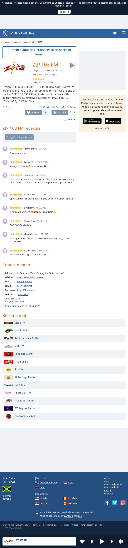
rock (34, 74)
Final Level (17, 527)
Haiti (42, 487)
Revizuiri (47, 82)
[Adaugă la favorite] (82, 541)
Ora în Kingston (13, 305)
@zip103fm (22, 294)
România (72, 498)
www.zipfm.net (24, 281)
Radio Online (8, 480)
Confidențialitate (50, 525)
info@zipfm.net (24, 285)
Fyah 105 (20, 385)
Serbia (43, 503)
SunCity (19, 369)
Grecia (43, 498)
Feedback (64, 525)
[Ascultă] (72, 65)
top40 (46, 74)
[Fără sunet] (122, 541)
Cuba (71, 482)
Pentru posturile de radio (91, 525)
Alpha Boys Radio (25, 377)
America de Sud (112, 487)
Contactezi (71, 119)
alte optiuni (102, 128)
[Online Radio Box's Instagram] (123, 502)
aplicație (98, 103)
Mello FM (20, 322)
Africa (107, 478)
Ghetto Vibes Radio (26, 416)
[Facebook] (58, 107)
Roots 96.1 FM (23, 392)
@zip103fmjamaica (26, 290)
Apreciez (36, 112)
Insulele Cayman (48, 482)
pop (40, 74)
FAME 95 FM (22, 361)
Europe (107, 490)
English (9, 107)
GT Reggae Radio (25, 408)
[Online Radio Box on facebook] (106, 502)
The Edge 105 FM (24, 400)
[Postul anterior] (92, 541)
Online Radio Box (22, 33)
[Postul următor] (112, 541)
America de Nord (113, 484)
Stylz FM (19, 346)
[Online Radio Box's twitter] (114, 502)
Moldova (72, 503)
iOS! (80, 515)
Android (69, 515)
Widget (75, 525)
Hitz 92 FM (21, 330)
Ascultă (62, 112)
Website (46, 107)
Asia (106, 481)
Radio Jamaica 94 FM (27, 338)
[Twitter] (71, 107)
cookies (35, 2)
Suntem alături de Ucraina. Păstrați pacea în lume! (39, 52)
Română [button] (6, 499)
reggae (54, 74)
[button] (102, 541)
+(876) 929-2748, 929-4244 (30, 277)
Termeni (36, 525)
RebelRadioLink (24, 354)
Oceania (108, 493)
